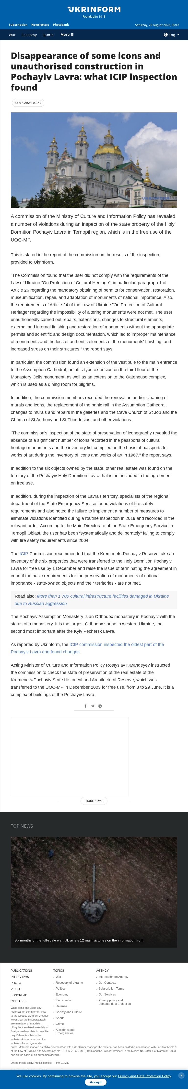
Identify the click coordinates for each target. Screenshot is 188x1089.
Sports (48, 34)
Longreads (20, 995)
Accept (96, 1082)
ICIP (23, 553)
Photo (16, 983)
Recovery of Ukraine (69, 982)
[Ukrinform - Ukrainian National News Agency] (94, 9)
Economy (29, 34)
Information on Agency (113, 977)
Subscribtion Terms (111, 988)
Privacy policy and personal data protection (115, 1002)
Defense (61, 1006)
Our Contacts (107, 982)
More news (94, 800)
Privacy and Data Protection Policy (144, 1076)
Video (15, 989)
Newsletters (40, 25)
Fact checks (63, 1000)
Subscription (18, 25)
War (12, 34)
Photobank (61, 25)
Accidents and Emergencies (65, 1031)
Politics (60, 988)
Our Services (107, 994)
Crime (60, 1024)
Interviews (20, 977)
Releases (18, 1001)
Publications (21, 970)
